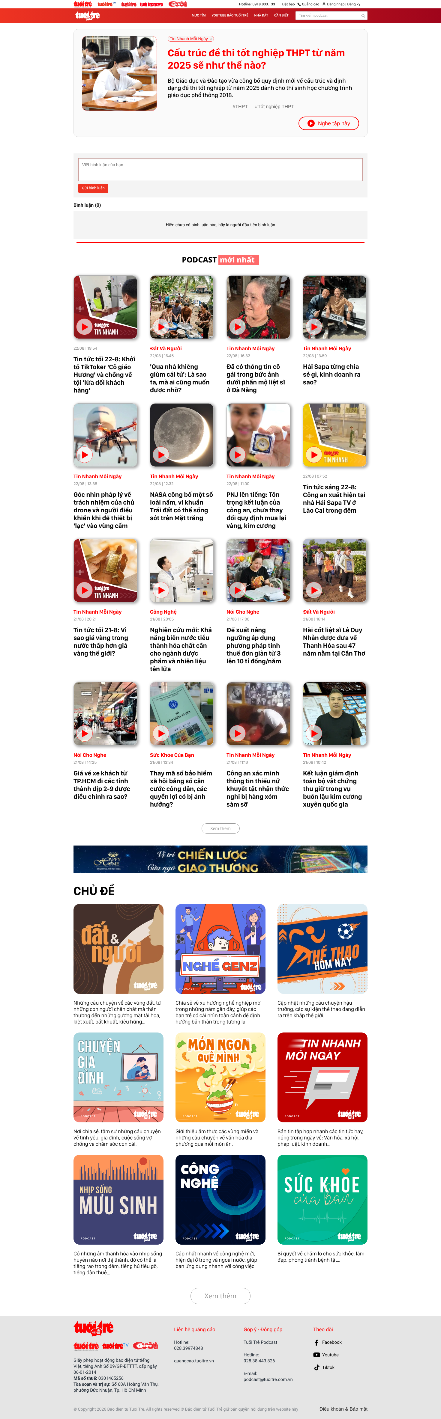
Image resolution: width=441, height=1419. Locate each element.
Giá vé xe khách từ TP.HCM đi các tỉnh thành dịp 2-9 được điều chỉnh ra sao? (102, 785)
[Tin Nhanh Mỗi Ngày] (323, 1077)
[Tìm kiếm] (363, 16)
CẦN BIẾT (281, 15)
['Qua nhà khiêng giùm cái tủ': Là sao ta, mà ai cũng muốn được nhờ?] (182, 307)
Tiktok (328, 1367)
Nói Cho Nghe (242, 612)
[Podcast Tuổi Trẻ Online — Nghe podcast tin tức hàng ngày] (89, 15)
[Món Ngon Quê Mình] (221, 1077)
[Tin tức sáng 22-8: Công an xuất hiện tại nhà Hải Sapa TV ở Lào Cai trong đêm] (335, 435)
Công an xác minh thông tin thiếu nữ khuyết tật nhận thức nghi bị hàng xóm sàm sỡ (257, 788)
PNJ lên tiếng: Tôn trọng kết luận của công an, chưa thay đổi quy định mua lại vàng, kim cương (256, 510)
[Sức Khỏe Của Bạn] (323, 1200)
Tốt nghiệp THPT (276, 106)
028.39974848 (188, 1348)
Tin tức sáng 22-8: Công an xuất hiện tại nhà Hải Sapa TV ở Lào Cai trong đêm (334, 498)
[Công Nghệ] (221, 1200)
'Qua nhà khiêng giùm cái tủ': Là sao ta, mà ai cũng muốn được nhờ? (180, 378)
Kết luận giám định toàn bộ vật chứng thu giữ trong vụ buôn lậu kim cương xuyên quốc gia (332, 788)
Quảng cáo (311, 4)
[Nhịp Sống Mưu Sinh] (119, 1200)
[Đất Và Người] (119, 949)
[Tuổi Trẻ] (86, 1346)
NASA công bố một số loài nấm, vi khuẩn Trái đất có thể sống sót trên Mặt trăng (181, 506)
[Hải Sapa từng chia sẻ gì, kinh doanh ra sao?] (335, 307)
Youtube (330, 1355)
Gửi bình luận (93, 188)
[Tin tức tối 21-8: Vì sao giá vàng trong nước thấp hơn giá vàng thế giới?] (105, 570)
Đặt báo (288, 4)
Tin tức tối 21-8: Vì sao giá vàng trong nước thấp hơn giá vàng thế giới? (101, 641)
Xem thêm (220, 828)
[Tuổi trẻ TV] (109, 4)
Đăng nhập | (336, 4)
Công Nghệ (163, 612)
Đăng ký (353, 4)
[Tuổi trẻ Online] (85, 4)
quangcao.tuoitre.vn (194, 1361)
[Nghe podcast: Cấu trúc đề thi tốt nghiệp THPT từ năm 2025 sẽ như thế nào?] (119, 73)
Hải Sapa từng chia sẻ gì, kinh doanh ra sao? (331, 374)
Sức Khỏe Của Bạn (172, 755)
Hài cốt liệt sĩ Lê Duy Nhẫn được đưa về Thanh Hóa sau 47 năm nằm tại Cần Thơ (334, 641)
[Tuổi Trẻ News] (152, 4)
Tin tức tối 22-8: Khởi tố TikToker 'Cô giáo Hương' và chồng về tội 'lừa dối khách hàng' (104, 374)
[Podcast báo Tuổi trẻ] (113, 1328)
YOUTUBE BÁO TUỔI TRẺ (230, 15)
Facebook (332, 1342)
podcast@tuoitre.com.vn (268, 1379)
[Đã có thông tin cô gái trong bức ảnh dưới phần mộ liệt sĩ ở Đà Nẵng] (258, 307)
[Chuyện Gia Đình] (119, 1077)
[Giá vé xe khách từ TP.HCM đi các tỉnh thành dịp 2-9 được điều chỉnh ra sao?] (105, 713)
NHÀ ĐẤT (261, 15)
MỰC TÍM (199, 15)
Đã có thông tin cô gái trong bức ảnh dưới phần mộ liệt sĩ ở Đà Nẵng (255, 378)
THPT (241, 106)
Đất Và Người (166, 348)
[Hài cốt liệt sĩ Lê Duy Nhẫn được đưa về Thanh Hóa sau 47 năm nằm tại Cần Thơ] (335, 570)
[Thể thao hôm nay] (323, 949)
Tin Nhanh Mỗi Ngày (250, 348)
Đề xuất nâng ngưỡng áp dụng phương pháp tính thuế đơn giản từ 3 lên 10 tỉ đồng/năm (253, 645)
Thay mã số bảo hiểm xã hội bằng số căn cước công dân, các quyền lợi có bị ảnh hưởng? (181, 788)
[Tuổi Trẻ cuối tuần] (130, 2)
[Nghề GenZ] (221, 949)
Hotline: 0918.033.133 (257, 4)
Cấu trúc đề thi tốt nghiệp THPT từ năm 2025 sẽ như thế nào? (256, 59)
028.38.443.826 (259, 1361)
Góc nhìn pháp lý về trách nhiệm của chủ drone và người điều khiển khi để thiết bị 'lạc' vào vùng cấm (104, 510)
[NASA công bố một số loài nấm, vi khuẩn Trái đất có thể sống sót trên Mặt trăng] (182, 435)
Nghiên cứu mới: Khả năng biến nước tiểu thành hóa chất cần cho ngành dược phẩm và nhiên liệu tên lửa (181, 649)
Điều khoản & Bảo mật (344, 1409)
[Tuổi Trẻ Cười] (177, 4)
